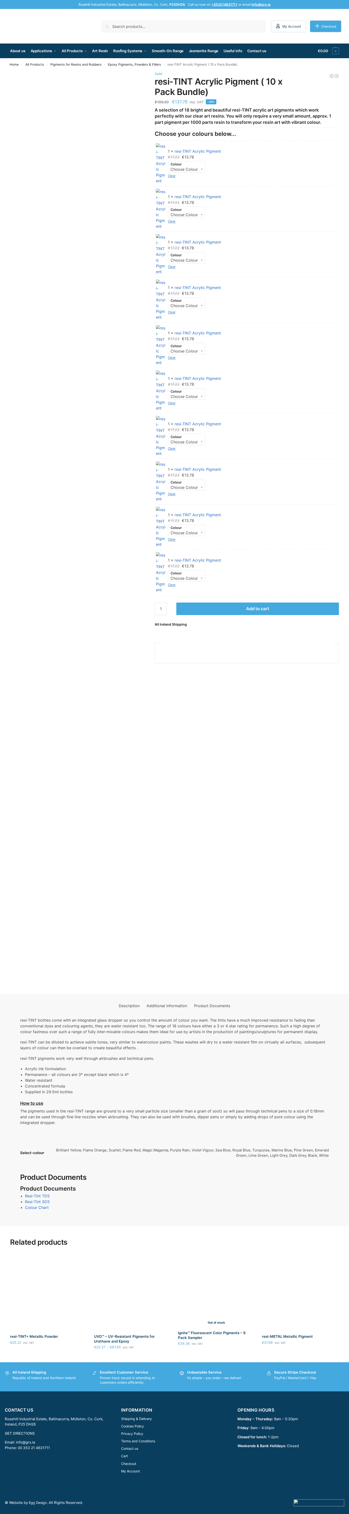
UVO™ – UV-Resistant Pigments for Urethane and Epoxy (124, 1339)
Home (14, 64)
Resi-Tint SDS (37, 1201)
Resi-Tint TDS (37, 1196)
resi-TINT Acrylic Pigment (198, 151)
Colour (176, 164)
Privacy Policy (132, 1434)
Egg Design (38, 1503)
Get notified (216, 1353)
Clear (172, 176)
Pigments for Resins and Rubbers (75, 64)
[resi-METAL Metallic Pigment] (300, 1292)
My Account (291, 26)
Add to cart (257, 608)
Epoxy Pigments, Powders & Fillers (134, 64)
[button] (328, 51)
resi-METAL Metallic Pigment (287, 1336)
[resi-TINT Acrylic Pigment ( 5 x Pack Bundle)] (331, 76)
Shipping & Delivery (136, 1419)
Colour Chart (37, 1207)
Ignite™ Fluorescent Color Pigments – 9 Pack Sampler (212, 1335)
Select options (48, 1353)
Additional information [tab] (167, 1005)
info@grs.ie (25, 1442)
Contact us (129, 1449)
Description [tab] (129, 1005)
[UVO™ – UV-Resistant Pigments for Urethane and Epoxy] (132, 1292)
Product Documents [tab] (212, 1005)
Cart (124, 1456)
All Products (34, 64)
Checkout (328, 26)
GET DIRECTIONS (20, 1433)
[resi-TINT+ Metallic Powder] (48, 1292)
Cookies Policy (132, 1426)
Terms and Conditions (138, 1441)
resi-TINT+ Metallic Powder (34, 1336)
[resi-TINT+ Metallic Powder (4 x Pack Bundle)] (336, 76)
